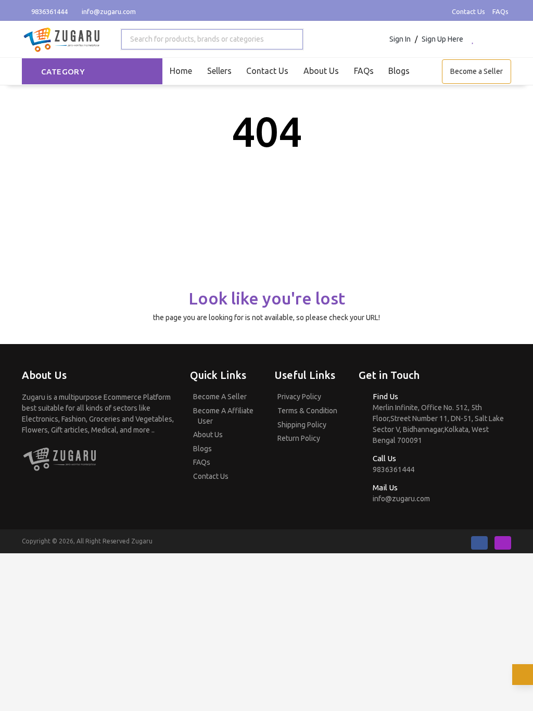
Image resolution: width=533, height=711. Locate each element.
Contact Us (468, 11)
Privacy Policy (299, 396)
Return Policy (298, 438)
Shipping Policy (301, 425)
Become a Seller (476, 71)
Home (181, 70)
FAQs (500, 11)
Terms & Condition (307, 411)
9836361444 (49, 11)
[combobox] (212, 39)
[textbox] (195, 39)
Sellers (219, 70)
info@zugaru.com (109, 11)
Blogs (399, 70)
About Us (321, 70)
